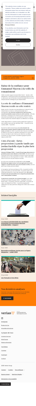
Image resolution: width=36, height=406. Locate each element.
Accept (18, 40)
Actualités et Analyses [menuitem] (7, 328)
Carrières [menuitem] (3, 350)
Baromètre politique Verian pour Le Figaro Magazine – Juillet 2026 (15, 251)
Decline (18, 45)
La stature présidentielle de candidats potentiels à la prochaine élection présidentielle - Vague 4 (14, 223)
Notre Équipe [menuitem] (4, 339)
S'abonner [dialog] (7, 298)
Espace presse (5, 374)
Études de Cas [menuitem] (5, 325)
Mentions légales (17, 374)
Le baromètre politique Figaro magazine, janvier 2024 (13, 77)
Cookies (10, 370)
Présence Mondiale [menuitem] (6, 342)
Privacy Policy (10, 24)
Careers (3, 370)
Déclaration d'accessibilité (9, 379)
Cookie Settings (5, 384)
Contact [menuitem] (3, 358)
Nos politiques (19, 370)
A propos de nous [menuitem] (6, 336)
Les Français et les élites (9, 278)
